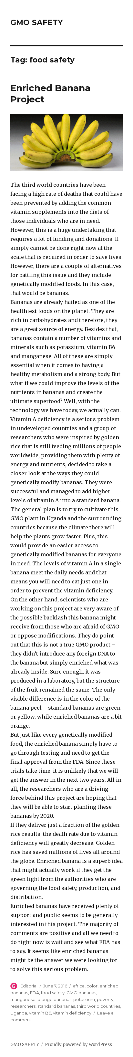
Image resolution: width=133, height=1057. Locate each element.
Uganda (18, 1012)
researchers (23, 1006)
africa (79, 985)
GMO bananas (81, 992)
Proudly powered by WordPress (78, 1044)
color (92, 985)
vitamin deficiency (72, 1012)
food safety (53, 992)
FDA (34, 992)
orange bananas (54, 999)
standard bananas (56, 1006)
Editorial (28, 985)
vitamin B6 (40, 1012)
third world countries (98, 1006)
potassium (84, 999)
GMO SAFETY (36, 22)
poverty (105, 999)
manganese (23, 999)
